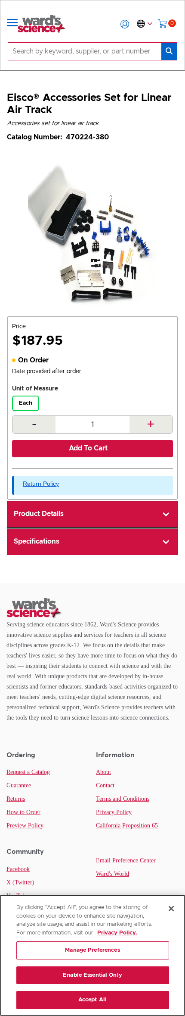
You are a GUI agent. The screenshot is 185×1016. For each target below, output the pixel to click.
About (103, 772)
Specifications (36, 541)
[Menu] (12, 24)
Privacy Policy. (117, 933)
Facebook (18, 869)
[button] (124, 24)
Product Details (39, 513)
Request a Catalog (28, 772)
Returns (15, 799)
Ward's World (112, 874)
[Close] (171, 908)
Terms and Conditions (122, 799)
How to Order (23, 812)
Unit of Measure (35, 389)
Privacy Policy (114, 812)
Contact (105, 785)
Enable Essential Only (92, 975)
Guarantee (18, 785)
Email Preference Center (126, 860)
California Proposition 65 (127, 825)
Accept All (92, 1000)
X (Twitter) (20, 882)
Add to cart (88, 448)
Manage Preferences (92, 950)
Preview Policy (24, 825)
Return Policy (41, 483)
